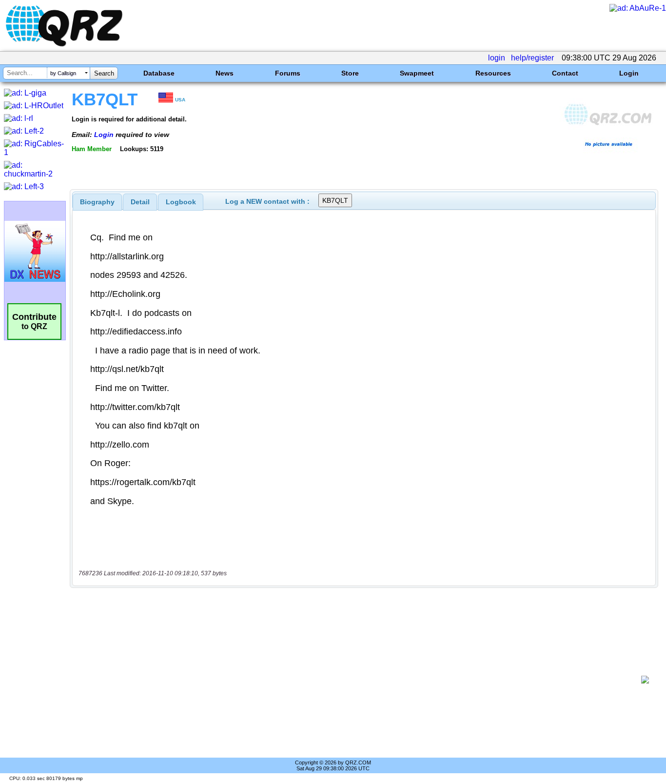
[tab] (97, 202)
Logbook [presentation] (181, 202)
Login (629, 73)
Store (350, 73)
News (224, 73)
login (496, 58)
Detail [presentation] (140, 202)
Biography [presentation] (97, 202)
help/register (532, 58)
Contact (565, 73)
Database (159, 73)
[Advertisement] (359, 679)
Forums (287, 73)
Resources (493, 73)
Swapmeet (417, 73)
